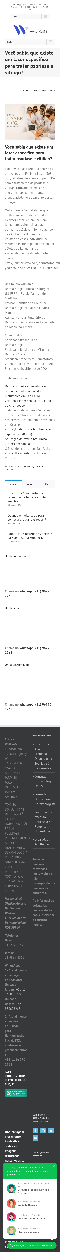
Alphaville (12, 453)
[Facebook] (35, 1130)
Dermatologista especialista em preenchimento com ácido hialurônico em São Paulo (26, 391)
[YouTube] (51, 1130)
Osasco (10, 458)
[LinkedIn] (35, 1138)
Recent (30, 484)
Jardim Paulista (33, 453)
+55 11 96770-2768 (27, 4)
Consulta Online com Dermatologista (44, 799)
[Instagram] (43, 1130)
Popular (13, 484)
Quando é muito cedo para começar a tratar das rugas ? (27, 517)
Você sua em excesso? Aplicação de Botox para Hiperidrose (43, 821)
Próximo (46, 90)
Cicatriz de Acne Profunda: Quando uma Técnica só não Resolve (27, 497)
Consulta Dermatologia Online (44, 781)
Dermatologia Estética (33, 466)
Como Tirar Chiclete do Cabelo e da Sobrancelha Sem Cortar (30, 536)
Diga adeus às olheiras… (43, 841)
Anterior (31, 90)
